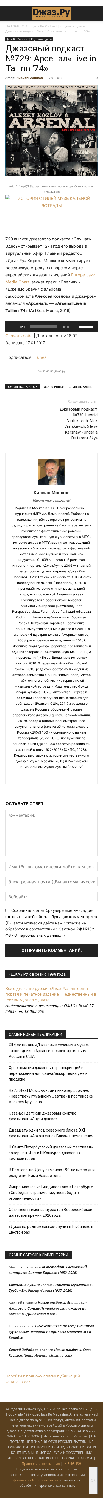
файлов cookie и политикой (35, 1480)
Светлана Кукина (24, 1284)
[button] (9, 13)
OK (93, 1480)
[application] (51, 326)
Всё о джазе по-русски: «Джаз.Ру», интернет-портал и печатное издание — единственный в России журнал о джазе (50, 994)
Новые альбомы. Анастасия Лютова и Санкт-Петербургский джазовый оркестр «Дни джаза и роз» (48, 1308)
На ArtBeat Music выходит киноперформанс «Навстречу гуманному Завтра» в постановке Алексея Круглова (51, 1096)
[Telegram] (45, 776)
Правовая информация (41, 1463)
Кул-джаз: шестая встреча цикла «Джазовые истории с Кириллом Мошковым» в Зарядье (51, 1332)
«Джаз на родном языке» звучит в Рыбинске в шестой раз (51, 1229)
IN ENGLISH (72, 1463)
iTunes (40, 357)
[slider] (87, 326)
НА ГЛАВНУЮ (16, 26)
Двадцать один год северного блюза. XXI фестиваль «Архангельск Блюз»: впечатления (51, 1133)
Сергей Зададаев (23, 1349)
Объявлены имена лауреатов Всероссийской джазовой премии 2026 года (50, 1212)
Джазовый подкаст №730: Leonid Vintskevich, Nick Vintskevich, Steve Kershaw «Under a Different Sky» (79, 423)
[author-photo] (51, 485)
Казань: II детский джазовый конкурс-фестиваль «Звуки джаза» (43, 1116)
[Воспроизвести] (12, 327)
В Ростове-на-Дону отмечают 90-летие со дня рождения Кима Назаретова (52, 1173)
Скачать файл (19, 335)
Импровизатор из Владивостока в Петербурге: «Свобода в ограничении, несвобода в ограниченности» (51, 1193)
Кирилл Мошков (29, 78)
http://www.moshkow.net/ (51, 500)
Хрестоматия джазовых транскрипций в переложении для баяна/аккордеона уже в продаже (48, 1073)
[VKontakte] (57, 776)
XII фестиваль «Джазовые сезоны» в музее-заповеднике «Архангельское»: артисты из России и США (49, 1051)
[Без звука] (75, 327)
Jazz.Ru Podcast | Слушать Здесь (59, 26)
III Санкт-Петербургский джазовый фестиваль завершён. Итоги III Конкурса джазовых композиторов (51, 1153)
